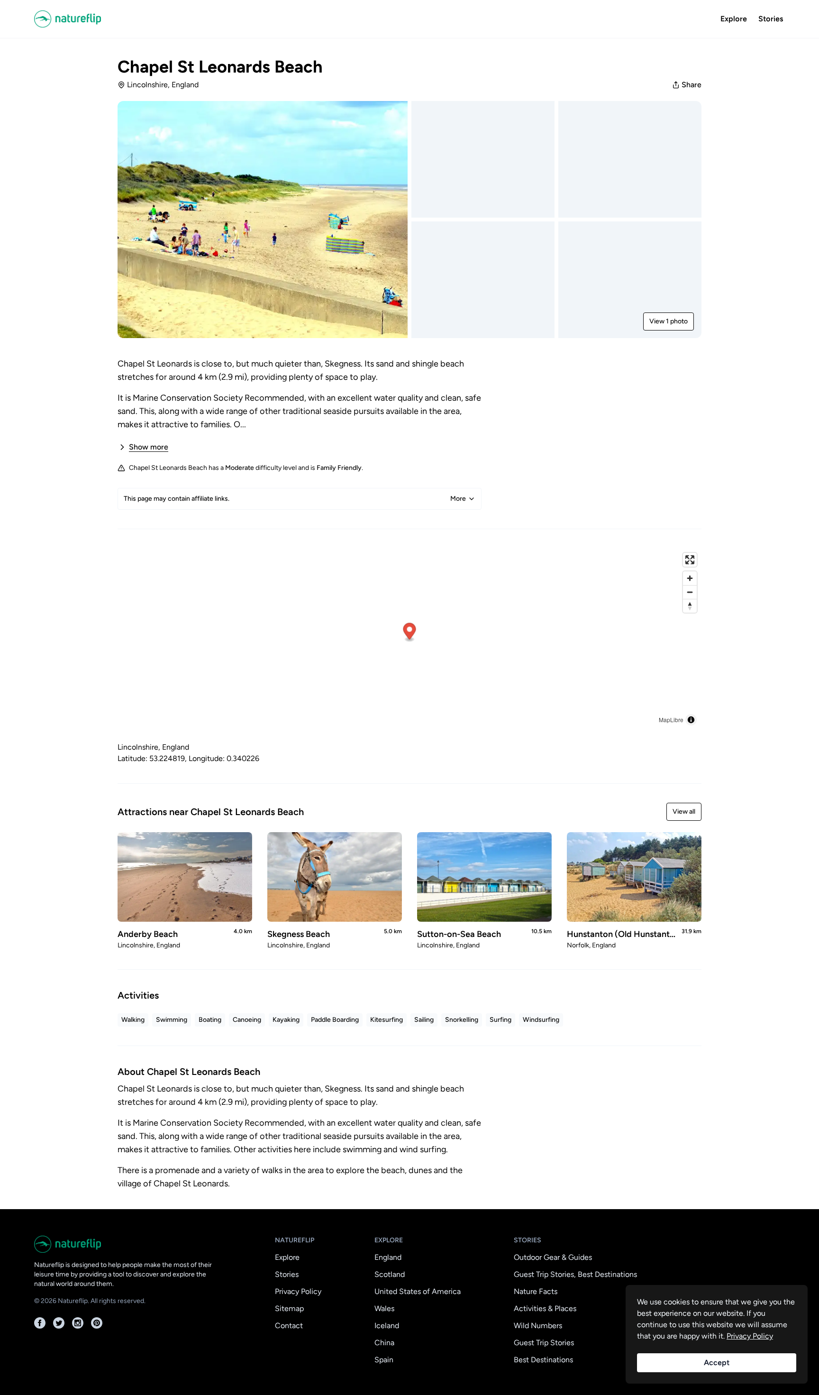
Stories (770, 18)
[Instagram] (77, 1323)
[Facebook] (40, 1323)
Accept (716, 1362)
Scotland (389, 1274)
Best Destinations (543, 1359)
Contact (289, 1325)
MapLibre (671, 720)
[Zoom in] (690, 578)
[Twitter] (58, 1323)
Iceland (386, 1325)
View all (684, 812)
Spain (383, 1359)
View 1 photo (668, 321)
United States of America (417, 1291)
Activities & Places (545, 1308)
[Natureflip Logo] (96, 19)
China (384, 1342)
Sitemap (289, 1308)
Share (691, 84)
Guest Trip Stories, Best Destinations (575, 1274)
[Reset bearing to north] (690, 606)
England (387, 1257)
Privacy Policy (298, 1291)
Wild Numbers (538, 1325)
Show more (148, 446)
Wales (384, 1308)
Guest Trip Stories (544, 1342)
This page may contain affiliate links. (295, 499)
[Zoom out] (690, 592)
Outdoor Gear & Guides (553, 1257)
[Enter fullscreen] (690, 560)
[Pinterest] (96, 1323)
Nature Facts (535, 1291)
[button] (409, 632)
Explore (733, 18)
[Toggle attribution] (691, 719)
